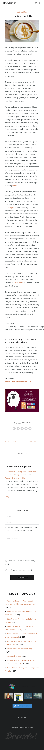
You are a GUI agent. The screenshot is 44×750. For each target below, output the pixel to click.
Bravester (9, 3)
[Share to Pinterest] (22, 428)
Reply (7, 497)
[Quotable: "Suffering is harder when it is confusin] (37, 696)
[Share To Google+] (29, 428)
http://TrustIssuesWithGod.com (18, 382)
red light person (10, 207)
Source (14, 186)
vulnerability (19, 283)
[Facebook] (18, 717)
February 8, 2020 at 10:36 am (16, 478)
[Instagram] (22, 717)
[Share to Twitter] (18, 428)
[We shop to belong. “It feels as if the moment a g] (9, 696)
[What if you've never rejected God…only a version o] (28, 696)
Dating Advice (22, 12)
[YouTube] (25, 717)
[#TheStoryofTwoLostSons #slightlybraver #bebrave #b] (18, 697)
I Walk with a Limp (14, 656)
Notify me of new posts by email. (20, 570)
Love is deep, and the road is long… (20, 649)
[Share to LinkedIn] (26, 428)
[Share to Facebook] (14, 428)
